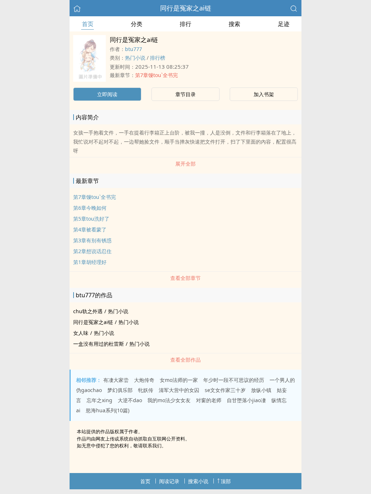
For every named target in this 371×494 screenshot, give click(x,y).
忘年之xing (99, 400)
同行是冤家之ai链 (185, 8)
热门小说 (135, 57)
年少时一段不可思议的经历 (233, 379)
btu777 (133, 49)
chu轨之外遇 (88, 311)
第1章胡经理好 (90, 262)
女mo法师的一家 (179, 379)
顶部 (226, 481)
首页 (87, 24)
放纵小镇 (261, 390)
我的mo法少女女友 (169, 400)
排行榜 (157, 57)
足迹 (283, 24)
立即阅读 (107, 94)
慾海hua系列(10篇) (107, 410)
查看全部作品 (185, 359)
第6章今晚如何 (90, 207)
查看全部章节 (185, 277)
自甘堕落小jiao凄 (246, 400)
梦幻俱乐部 (120, 390)
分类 (136, 24)
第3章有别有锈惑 (92, 240)
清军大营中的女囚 (179, 390)
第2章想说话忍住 (92, 251)
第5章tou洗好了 (91, 218)
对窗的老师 (208, 400)
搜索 (234, 24)
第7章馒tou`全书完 (156, 75)
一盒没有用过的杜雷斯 (98, 343)
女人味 (80, 332)
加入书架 (264, 94)
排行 (185, 24)
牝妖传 (145, 390)
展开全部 (185, 163)
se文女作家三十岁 (225, 390)
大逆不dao (130, 400)
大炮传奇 (144, 379)
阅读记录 (169, 481)
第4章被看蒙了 (90, 229)
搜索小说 (198, 481)
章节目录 (185, 94)
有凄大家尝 (116, 379)
